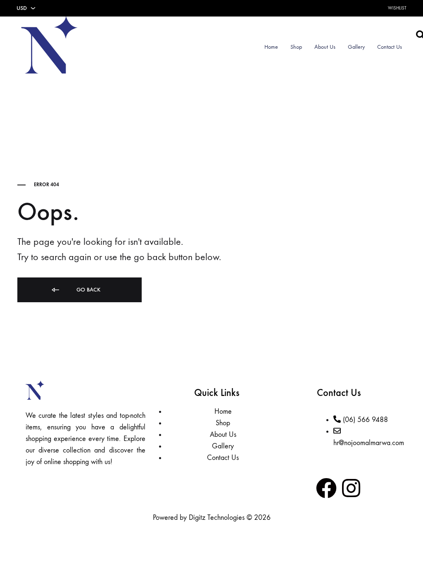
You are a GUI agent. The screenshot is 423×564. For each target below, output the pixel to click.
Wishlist (397, 8)
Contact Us (389, 46)
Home (271, 46)
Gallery (356, 46)
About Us (324, 46)
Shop (296, 46)
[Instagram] (351, 488)
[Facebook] (326, 488)
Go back (87, 289)
